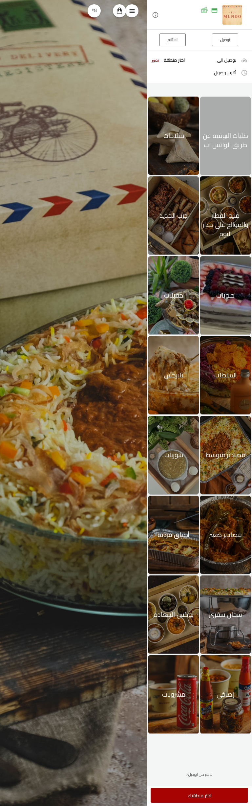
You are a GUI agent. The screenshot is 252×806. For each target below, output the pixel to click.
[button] (199, 15)
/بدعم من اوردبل (199, 774)
